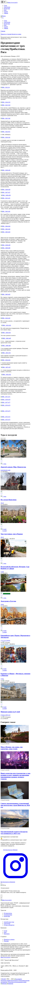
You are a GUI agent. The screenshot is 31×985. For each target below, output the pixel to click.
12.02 (2, 678)
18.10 (2, 503)
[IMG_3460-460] (5, 248)
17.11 (2, 640)
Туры (5, 5)
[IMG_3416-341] (5, 137)
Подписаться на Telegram (10, 850)
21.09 (5, 715)
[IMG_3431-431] (5, 198)
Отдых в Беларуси (9, 925)
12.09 (2, 571)
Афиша (6, 13)
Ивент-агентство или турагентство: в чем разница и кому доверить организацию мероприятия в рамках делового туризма (15, 776)
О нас (5, 930)
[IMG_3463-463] (5, 232)
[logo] (12, 2)
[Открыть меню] (3, 2)
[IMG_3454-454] (5, 360)
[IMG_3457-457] (6, 367)
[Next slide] (4, 439)
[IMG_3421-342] (5, 118)
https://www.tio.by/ (6, 957)
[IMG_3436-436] (5, 170)
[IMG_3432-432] (5, 318)
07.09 (2, 715)
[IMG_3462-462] (5, 229)
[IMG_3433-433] (6, 325)
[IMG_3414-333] (5, 102)
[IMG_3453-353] (6, 352)
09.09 (5, 470)
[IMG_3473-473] (5, 411)
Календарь (7, 8)
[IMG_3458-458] (5, 245)
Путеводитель (8, 913)
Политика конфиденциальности (10, 980)
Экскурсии (7, 7)
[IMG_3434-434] (6, 332)
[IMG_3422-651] (5, 131)
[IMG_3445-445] (6, 338)
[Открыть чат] (1, 896)
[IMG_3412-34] (5, 87)
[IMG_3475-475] (5, 419)
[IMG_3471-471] (5, 396)
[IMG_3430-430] (6, 195)
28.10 (2, 537)
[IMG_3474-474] (5, 405)
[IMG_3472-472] (5, 416)
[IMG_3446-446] (6, 345)
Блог (5, 10)
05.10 (8, 715)
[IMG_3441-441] (5, 211)
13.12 (5, 640)
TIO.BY (4, 979)
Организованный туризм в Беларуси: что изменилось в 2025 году (14, 832)
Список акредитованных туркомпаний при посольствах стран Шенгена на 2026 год (15, 805)
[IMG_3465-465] (5, 294)
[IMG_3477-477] (5, 402)
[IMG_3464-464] (5, 226)
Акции (6, 11)
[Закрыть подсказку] (1, 883)
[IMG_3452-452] (6, 374)
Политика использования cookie (17, 982)
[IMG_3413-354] (5, 105)
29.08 (2, 604)
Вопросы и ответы (9, 939)
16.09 (8, 470)
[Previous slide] (2, 439)
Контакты (7, 933)
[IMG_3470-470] (5, 399)
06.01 (8, 640)
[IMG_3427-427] (5, 192)
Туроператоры (8, 914)
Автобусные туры (9, 922)
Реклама (6, 941)
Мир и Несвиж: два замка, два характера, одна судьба (12, 748)
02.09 (2, 470)
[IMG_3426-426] (5, 189)
